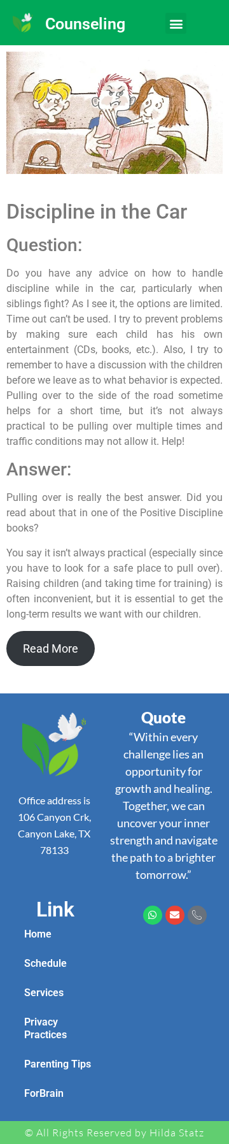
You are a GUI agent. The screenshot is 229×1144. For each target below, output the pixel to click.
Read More (50, 648)
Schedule (45, 963)
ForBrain (44, 1093)
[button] (175, 23)
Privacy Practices (45, 1028)
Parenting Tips (57, 1064)
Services (44, 993)
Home (38, 934)
